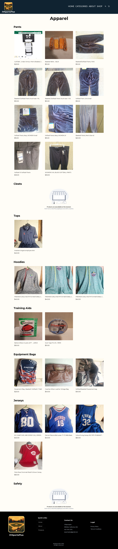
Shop (99, 6)
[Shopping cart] (109, 6)
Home (71, 6)
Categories (81, 6)
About (92, 6)
